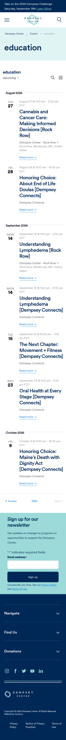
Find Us (10, 632)
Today (34, 500)
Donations (12, 651)
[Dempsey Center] (33, 19)
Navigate (12, 613)
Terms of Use (19, 588)
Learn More (44, 8)
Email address (17, 557)
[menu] (7, 20)
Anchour (19, 714)
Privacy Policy (49, 584)
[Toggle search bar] (59, 19)
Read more (26, 157)
